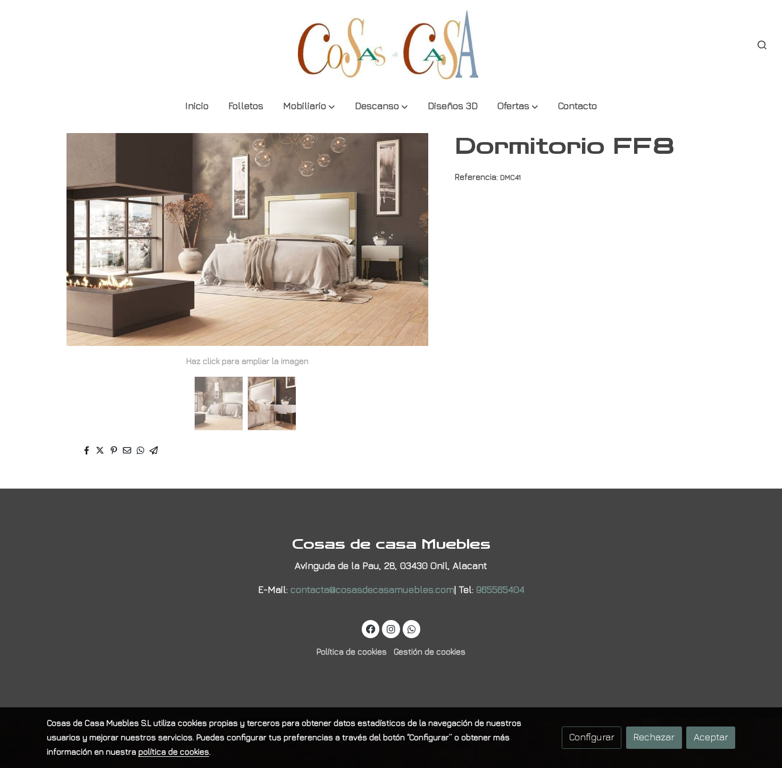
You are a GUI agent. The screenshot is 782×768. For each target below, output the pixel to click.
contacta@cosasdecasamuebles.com (372, 589)
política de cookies (173, 751)
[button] (309, 106)
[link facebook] (371, 628)
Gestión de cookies (429, 651)
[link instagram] (391, 628)
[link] (391, 45)
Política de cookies (352, 651)
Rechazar (654, 736)
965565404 (500, 589)
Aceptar (711, 736)
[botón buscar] (762, 44)
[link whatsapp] (411, 628)
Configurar (591, 736)
